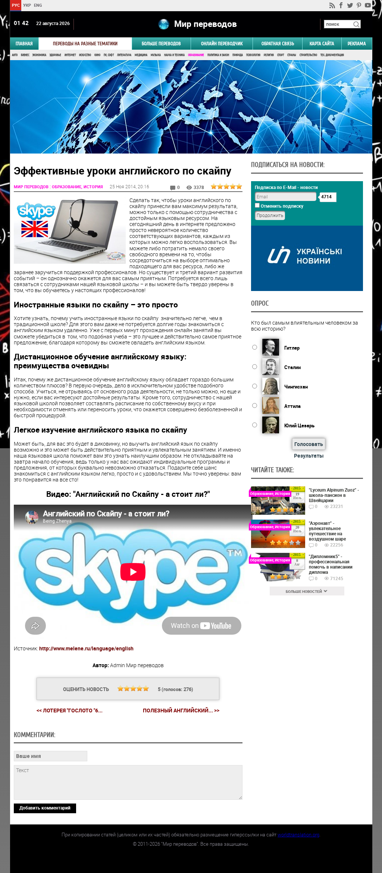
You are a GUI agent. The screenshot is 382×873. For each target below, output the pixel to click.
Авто (15, 55)
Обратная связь (278, 43)
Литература (124, 55)
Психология (253, 55)
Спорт (280, 55)
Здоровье (55, 55)
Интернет (70, 55)
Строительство (308, 55)
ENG (38, 5)
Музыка (156, 55)
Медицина (141, 55)
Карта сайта (322, 43)
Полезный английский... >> (181, 710)
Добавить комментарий (45, 808)
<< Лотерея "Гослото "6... (70, 710)
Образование (196, 55)
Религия (269, 55)
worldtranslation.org (298, 834)
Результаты (309, 455)
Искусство (85, 55)
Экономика (39, 55)
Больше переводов (161, 43)
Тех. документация (332, 55)
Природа (237, 55)
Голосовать (308, 444)
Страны (291, 55)
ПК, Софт (109, 55)
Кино (97, 55)
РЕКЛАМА (357, 43)
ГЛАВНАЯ (24, 43)
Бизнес (25, 55)
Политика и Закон (218, 55)
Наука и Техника (174, 55)
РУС (15, 5)
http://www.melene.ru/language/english (86, 648)
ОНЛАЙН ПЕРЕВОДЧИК (221, 43)
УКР (27, 5)
